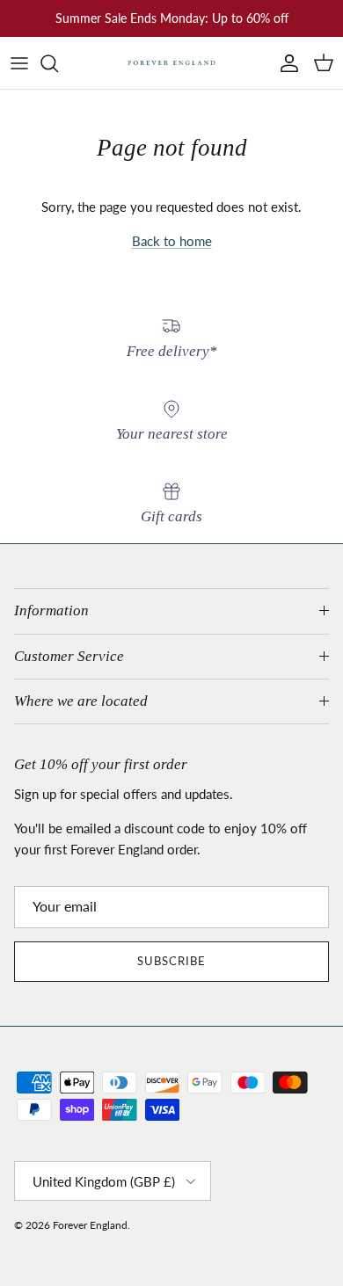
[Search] (58, 63)
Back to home (172, 241)
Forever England (90, 1225)
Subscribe (171, 961)
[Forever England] (171, 63)
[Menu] (19, 63)
